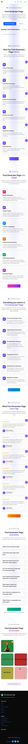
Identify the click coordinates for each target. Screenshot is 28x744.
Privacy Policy (4, 720)
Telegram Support (5, 718)
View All (21, 23)
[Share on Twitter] (15, 741)
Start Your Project (14, 286)
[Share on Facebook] (13, 741)
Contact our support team (18, 612)
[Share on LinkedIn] (18, 741)
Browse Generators (10, 23)
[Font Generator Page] (2, 2)
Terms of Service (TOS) (6, 721)
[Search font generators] (15, 2)
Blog (2, 705)
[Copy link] (21, 741)
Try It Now (14, 158)
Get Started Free (14, 389)
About (2, 708)
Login (25, 1)
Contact (2, 710)
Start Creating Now (14, 609)
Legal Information (4, 725)
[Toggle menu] (21, 2)
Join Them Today (14, 515)
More (25, 29)
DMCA (2, 723)
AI (1, 731)
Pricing (2, 712)
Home (2, 703)
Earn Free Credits (4, 706)
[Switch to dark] (18, 2)
